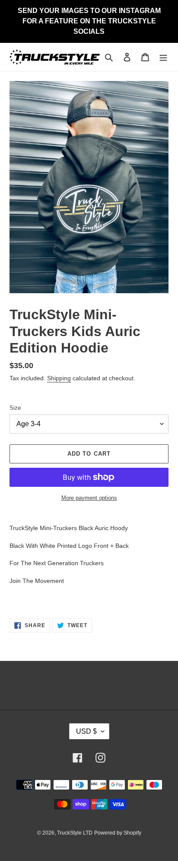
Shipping (59, 378)
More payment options (89, 498)
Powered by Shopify (117, 833)
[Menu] (163, 57)
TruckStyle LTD (74, 833)
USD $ (86, 731)
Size (15, 408)
